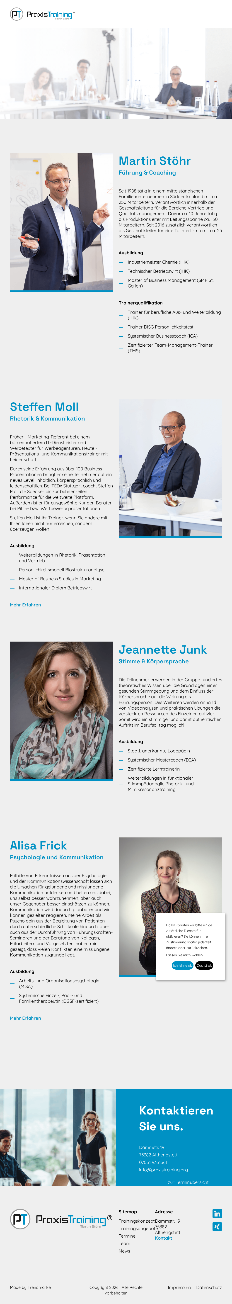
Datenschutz (209, 1287)
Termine (127, 1236)
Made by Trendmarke (30, 1287)
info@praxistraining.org (163, 1170)
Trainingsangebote (134, 1228)
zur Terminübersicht (188, 1182)
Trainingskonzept (134, 1221)
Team (124, 1243)
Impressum (179, 1287)
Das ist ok (204, 965)
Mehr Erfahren (25, 605)
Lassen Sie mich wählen (184, 955)
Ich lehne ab (182, 965)
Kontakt (163, 1238)
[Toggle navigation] (217, 14)
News (124, 1251)
